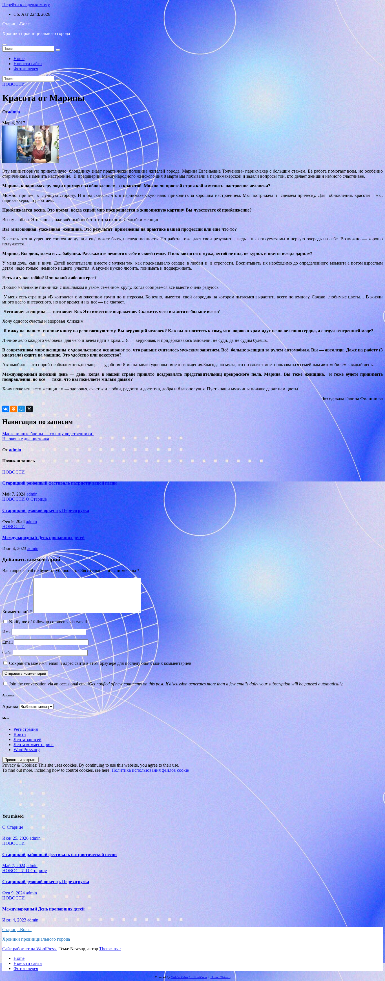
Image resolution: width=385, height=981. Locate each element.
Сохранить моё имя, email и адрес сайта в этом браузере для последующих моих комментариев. (101, 663)
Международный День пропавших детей (43, 537)
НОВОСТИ (13, 84)
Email (7, 642)
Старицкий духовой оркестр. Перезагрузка (45, 510)
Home (19, 58)
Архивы (10, 706)
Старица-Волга (17, 23)
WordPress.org (27, 749)
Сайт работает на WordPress (29, 948)
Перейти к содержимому (26, 4)
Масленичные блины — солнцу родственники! (48, 433)
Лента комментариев (34, 744)
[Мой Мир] (21, 409)
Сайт (7, 652)
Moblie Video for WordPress (189, 977)
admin (14, 111)
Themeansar (110, 948)
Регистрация (26, 729)
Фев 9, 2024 (13, 892)
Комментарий (17, 611)
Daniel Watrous (221, 977)
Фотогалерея (26, 68)
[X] (29, 409)
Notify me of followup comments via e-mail (48, 621)
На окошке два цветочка (25, 438)
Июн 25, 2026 (15, 838)
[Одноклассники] (13, 409)
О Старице (36, 499)
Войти (20, 734)
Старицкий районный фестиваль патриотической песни (59, 483)
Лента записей (27, 739)
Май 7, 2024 (13, 865)
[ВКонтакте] (5, 409)
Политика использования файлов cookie (150, 770)
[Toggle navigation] (4, 44)
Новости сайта (28, 63)
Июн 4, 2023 (14, 920)
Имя (6, 631)
